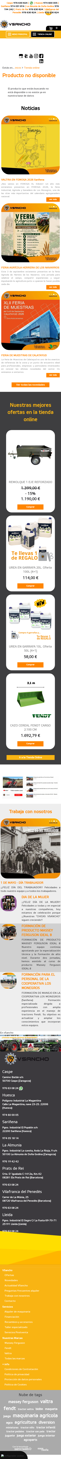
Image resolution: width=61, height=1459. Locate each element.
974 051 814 (17, 6)
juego (7, 1416)
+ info (5, 1364)
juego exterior (26, 1435)
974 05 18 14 (10, 1138)
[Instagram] (36, 56)
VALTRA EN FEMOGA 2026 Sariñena (22, 180)
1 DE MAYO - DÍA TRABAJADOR (22, 883)
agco (9, 1422)
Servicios (7, 1307)
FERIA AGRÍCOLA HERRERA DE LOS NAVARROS (30, 268)
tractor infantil (45, 1427)
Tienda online (32, 68)
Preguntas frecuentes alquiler (22, 1291)
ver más (53, 199)
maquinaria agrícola (35, 1416)
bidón (39, 1409)
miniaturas (12, 1428)
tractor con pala (35, 1432)
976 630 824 (20, 3)
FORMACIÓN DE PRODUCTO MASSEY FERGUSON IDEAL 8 (37, 931)
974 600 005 (50, 3)
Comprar (30, 507)
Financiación (12, 1317)
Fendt (8, 1348)
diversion (47, 1422)
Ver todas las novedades (30, 385)
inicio (18, 68)
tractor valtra (26, 1409)
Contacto (10, 1301)
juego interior (46, 1435)
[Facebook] (41, 56)
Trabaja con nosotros (17, 1296)
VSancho (7, 1270)
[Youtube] (31, 56)
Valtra (8, 1353)
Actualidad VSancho (16, 1285)
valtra (46, 1402)
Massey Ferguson (15, 1343)
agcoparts (30, 1440)
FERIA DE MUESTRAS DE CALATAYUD (24, 355)
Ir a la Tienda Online (30, 757)
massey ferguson (23, 1402)
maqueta (51, 1409)
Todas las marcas (15, 1358)
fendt (10, 1408)
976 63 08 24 (10, 1088)
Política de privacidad (17, 1374)
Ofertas (9, 1275)
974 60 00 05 (10, 1115)
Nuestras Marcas (12, 1338)
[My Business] (20, 56)
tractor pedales (15, 1432)
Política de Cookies (16, 1385)
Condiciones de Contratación (21, 1369)
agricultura (26, 1422)
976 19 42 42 (10, 1161)
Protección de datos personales (23, 1379)
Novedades (11, 1280)
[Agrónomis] (26, 56)
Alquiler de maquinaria (17, 1312)
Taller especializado (16, 1327)
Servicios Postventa (16, 1332)
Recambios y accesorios (19, 1322)
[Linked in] (41, 61)
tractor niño (27, 1428)
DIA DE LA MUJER (35, 897)
